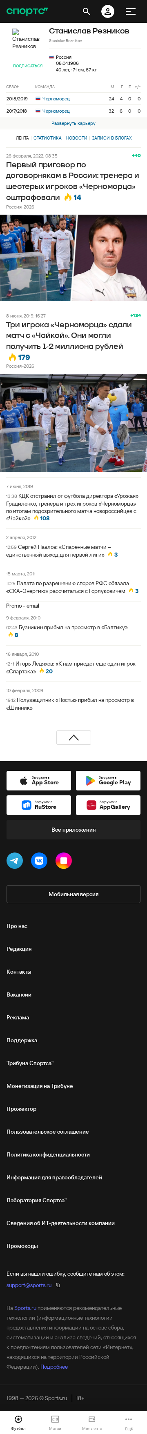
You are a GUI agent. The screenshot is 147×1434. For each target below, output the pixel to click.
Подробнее (54, 1366)
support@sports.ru (29, 1285)
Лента (22, 138)
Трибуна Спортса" (30, 1063)
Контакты (19, 971)
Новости (76, 138)
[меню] (130, 11)
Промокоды (22, 1246)
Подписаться (27, 66)
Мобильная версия (73, 894)
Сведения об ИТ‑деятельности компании (61, 1223)
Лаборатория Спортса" (37, 1200)
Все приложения (73, 829)
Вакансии (19, 994)
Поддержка (22, 1040)
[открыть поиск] (86, 11)
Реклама (18, 1017)
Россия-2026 (20, 207)
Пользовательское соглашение (48, 1131)
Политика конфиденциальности (48, 1154)
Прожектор (21, 1108)
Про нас (17, 926)
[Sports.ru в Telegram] (16, 862)
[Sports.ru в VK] (41, 862)
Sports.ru (25, 1308)
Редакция (19, 948)
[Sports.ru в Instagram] (65, 862)
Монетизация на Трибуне (40, 1086)
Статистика (47, 138)
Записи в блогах (111, 138)
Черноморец (55, 98)
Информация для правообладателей (54, 1177)
